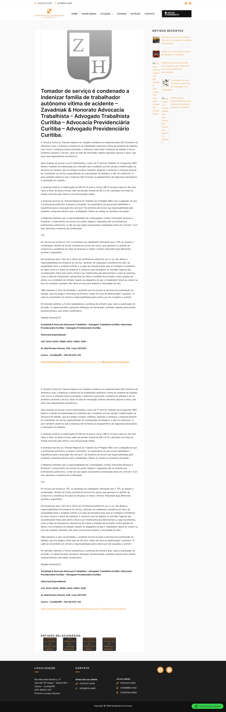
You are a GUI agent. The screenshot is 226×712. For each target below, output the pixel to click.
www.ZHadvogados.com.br (54, 608)
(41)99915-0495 (64, 3)
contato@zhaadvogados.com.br (86, 362)
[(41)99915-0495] (85, 688)
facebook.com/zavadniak (113, 608)
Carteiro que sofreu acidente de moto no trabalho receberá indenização (176, 40)
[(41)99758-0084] (126, 692)
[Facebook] (186, 3)
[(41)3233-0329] (85, 683)
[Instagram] (190, 3)
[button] (111, 14)
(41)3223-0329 (45, 3)
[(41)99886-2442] (126, 687)
